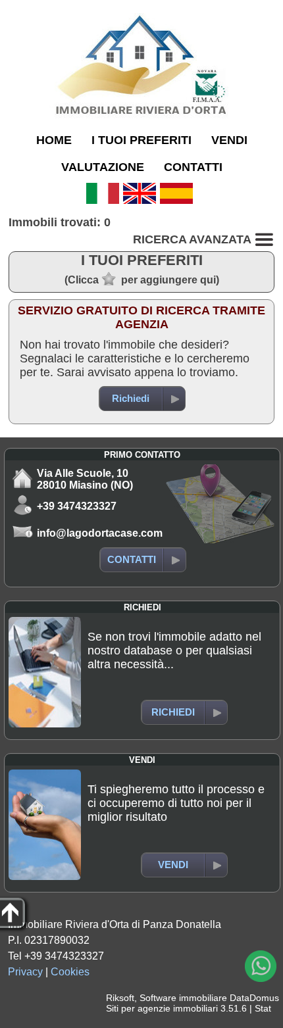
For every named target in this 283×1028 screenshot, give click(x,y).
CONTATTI (193, 167)
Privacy (25, 971)
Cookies (70, 971)
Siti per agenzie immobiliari (162, 1008)
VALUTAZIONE (102, 167)
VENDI (229, 140)
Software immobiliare (183, 997)
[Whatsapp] (260, 966)
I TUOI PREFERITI (141, 140)
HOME (54, 140)
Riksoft (120, 997)
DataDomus (254, 997)
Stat (263, 1008)
